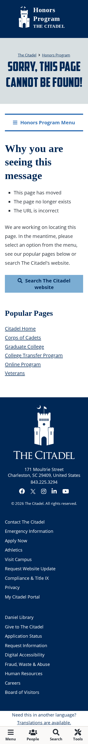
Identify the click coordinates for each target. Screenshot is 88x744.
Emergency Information (29, 531)
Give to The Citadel (24, 627)
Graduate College (24, 346)
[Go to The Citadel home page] (24, 17)
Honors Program (46, 14)
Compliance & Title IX (27, 578)
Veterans (15, 373)
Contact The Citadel (25, 522)
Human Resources (24, 673)
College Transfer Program (34, 355)
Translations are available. (44, 723)
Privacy (12, 587)
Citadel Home (20, 328)
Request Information (26, 645)
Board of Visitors (22, 692)
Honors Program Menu (47, 122)
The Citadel (34, 503)
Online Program (23, 364)
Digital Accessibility (24, 655)
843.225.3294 (44, 482)
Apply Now (16, 541)
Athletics (13, 550)
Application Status (23, 636)
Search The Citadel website (47, 283)
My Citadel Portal (22, 597)
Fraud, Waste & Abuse (27, 664)
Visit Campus (18, 559)
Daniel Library (19, 617)
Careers (13, 683)
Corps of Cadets (23, 337)
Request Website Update (30, 569)
